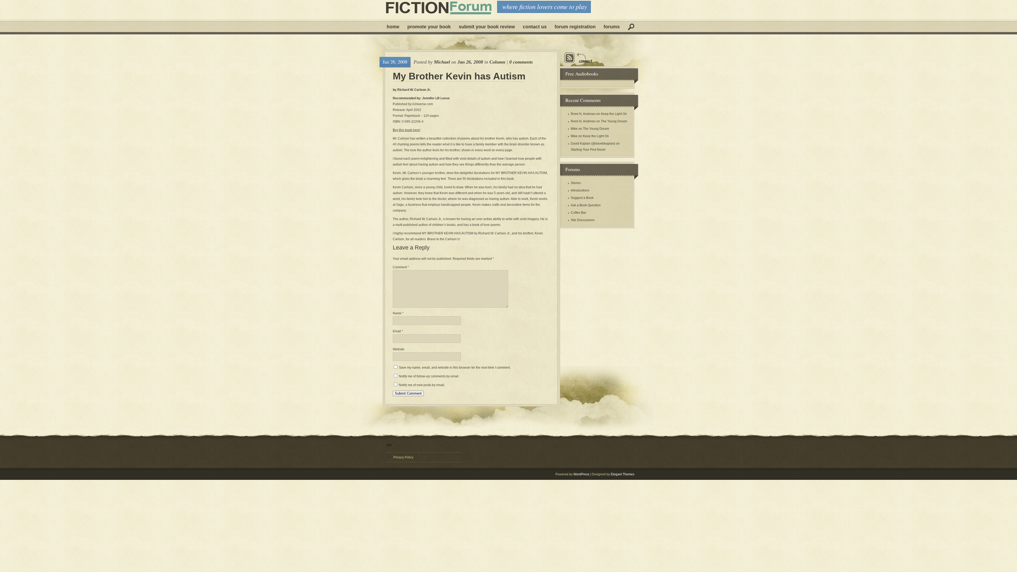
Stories (576, 183)
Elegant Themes (622, 474)
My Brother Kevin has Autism (459, 76)
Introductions (580, 190)
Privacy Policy (403, 457)
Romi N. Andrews (583, 114)
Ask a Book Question (586, 205)
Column (497, 62)
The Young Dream (614, 121)
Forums (612, 26)
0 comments (521, 62)
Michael (442, 62)
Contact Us (535, 26)
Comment (401, 267)
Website (398, 349)
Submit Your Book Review (487, 26)
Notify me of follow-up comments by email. (429, 376)
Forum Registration (575, 26)
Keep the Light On (614, 114)
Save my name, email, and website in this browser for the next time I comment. (455, 367)
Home (393, 26)
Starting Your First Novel (588, 149)
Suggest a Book (582, 198)
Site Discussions (583, 220)
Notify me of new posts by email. (422, 385)
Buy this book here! (406, 130)
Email (398, 331)
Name (398, 313)
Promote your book (429, 26)
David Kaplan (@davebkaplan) (593, 143)
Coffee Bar (578, 213)
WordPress (581, 474)
